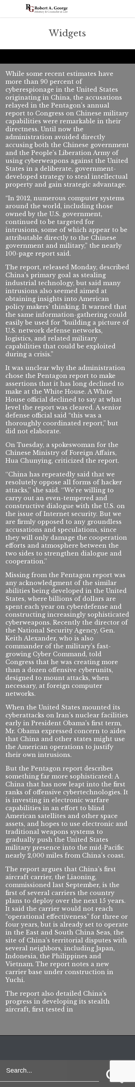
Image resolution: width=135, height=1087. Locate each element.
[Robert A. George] (46, 8)
